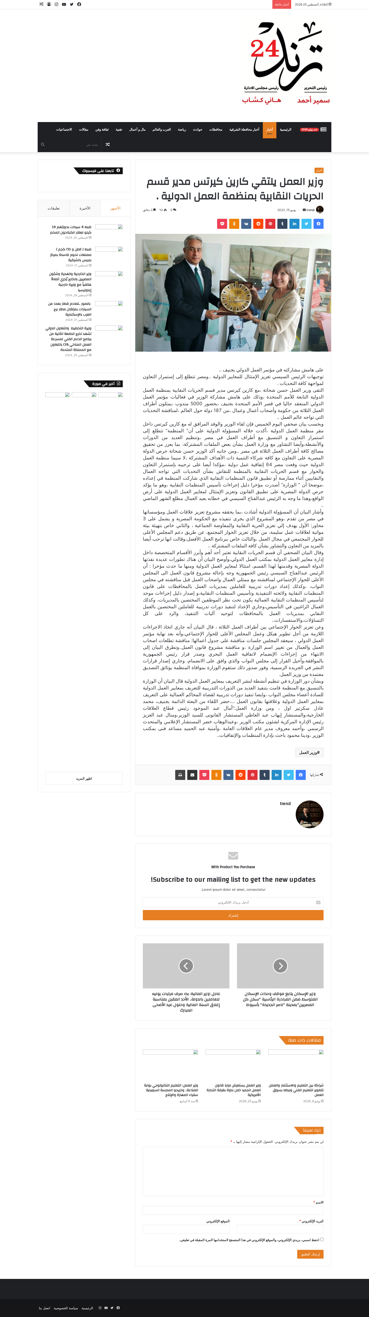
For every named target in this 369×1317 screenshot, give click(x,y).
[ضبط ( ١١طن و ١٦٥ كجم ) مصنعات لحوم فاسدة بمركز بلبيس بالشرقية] (109, 256)
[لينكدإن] (294, 224)
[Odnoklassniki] (234, 224)
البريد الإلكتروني (311, 1221)
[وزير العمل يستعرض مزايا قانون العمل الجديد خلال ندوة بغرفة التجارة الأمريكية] (233, 1065)
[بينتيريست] (270, 224)
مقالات (83, 129)
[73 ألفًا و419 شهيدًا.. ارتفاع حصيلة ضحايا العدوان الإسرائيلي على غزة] (110, 580)
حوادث (197, 129)
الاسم (318, 1202)
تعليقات (54, 208)
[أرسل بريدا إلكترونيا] (304, 210)
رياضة (182, 129)
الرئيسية (285, 129)
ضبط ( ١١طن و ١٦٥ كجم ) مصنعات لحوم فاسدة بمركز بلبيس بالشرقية (70, 254)
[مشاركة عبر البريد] (192, 775)
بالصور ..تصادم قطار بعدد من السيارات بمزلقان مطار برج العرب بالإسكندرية (69, 309)
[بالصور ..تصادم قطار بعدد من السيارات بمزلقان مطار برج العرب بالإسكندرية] (109, 310)
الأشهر (115, 208)
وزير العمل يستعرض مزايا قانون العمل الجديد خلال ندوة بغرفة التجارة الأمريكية (234, 1090)
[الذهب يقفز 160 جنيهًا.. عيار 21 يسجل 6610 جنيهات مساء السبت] (57, 580)
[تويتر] (306, 224)
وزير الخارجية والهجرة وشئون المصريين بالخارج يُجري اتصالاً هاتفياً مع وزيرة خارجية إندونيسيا (70, 282)
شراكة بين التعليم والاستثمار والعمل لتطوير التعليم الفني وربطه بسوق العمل (296, 1090)
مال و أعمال (137, 129)
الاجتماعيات (64, 129)
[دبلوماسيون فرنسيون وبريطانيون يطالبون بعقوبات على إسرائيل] (84, 580)
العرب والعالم (162, 129)
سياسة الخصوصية (66, 1308)
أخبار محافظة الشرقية (244, 129)
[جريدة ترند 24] (284, 65)
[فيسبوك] (319, 224)
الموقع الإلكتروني (218, 1221)
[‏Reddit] (258, 224)
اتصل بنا (44, 1308)
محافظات (215, 129)
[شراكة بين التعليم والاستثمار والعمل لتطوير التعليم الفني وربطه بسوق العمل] (296, 1065)
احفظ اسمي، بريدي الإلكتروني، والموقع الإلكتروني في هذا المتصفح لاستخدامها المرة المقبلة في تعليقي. (249, 1240)
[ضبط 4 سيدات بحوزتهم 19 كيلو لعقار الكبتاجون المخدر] (109, 233)
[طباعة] (180, 775)
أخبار (269, 129)
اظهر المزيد (84, 778)
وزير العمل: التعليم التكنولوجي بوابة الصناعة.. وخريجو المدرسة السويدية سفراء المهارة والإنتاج (171, 1090)
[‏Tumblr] (282, 224)
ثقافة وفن (102, 129)
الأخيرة (85, 208)
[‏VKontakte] (246, 224)
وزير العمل (308, 752)
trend (310, 210)
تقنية (119, 129)
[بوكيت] (222, 224)
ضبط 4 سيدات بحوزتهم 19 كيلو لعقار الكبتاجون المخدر (70, 230)
